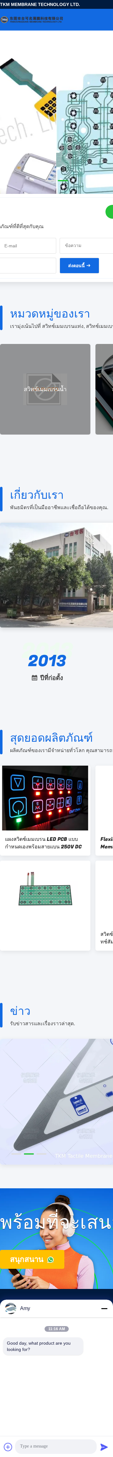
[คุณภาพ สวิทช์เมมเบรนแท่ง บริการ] (56, 142)
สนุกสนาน (28, 1259)
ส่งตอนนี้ (76, 265)
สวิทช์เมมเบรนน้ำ (45, 389)
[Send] (104, 1447)
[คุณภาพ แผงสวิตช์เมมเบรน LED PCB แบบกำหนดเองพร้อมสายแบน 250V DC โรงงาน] (45, 798)
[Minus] (104, 1308)
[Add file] (8, 1447)
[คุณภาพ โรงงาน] (45, 893)
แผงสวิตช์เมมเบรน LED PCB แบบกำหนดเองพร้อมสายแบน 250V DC (43, 843)
